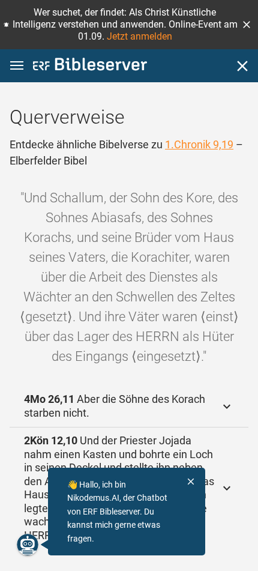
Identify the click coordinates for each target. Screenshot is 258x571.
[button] (247, 25)
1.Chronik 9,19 (199, 144)
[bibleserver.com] (90, 66)
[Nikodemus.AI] (27, 544)
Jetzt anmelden (139, 36)
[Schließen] (242, 66)
